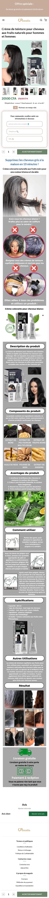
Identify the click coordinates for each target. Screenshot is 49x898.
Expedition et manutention (24, 886)
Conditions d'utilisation (24, 847)
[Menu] (3, 20)
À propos (24, 879)
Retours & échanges (24, 850)
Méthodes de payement (24, 882)
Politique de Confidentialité (24, 853)
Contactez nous (24, 864)
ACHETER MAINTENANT (32, 152)
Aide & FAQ (24, 868)
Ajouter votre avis (38, 814)
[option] (24, 63)
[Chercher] (41, 20)
